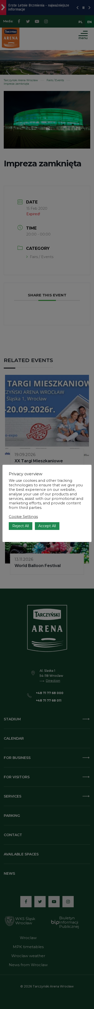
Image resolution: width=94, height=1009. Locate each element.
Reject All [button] (20, 526)
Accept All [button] (47, 526)
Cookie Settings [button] (23, 516)
